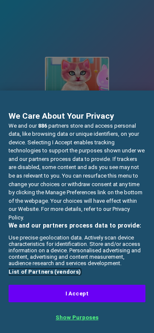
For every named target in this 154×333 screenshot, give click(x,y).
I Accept (77, 293)
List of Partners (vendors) (45, 272)
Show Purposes (77, 317)
